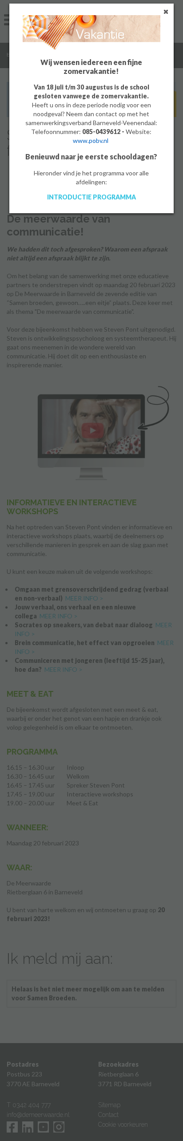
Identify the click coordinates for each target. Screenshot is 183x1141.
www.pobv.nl (90, 140)
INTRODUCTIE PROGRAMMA (91, 197)
